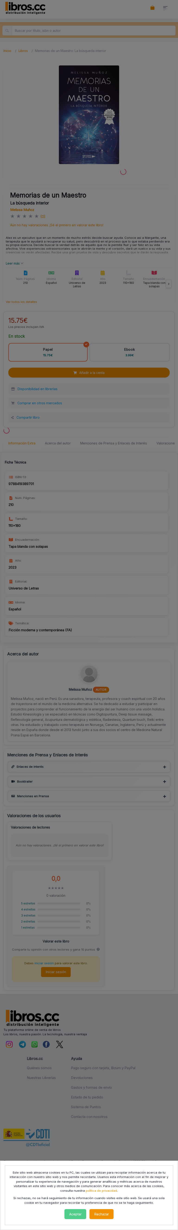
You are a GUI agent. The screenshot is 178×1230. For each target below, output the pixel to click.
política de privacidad (101, 1190)
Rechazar (101, 1214)
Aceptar (75, 1214)
